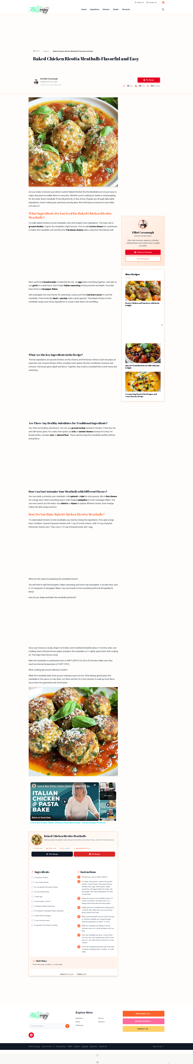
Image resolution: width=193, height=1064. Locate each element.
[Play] (108, 804)
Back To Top (157, 1046)
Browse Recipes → (143, 1021)
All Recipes (79, 1025)
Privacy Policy (61, 1046)
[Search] (67, 1026)
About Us (140, 2)
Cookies (77, 1046)
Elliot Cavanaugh (50, 79)
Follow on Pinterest (144, 252)
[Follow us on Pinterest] (163, 2)
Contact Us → (143, 1029)
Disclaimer (93, 1046)
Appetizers (94, 9)
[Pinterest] (31, 1035)
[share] (95, 785)
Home (83, 9)
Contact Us (153, 2)
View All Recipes (143, 259)
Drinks (116, 9)
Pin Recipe (150, 80)
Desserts (126, 9)
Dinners (106, 9)
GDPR (70, 1046)
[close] (97, 1055)
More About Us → (143, 1014)
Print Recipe (53, 854)
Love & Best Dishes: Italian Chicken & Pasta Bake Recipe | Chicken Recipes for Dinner (64, 786)
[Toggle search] (163, 9)
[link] (34, 786)
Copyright (84, 1046)
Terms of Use (46, 1046)
